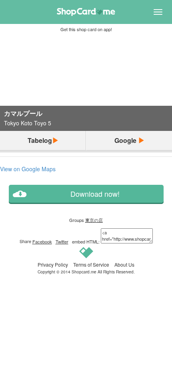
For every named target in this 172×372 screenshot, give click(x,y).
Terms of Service (91, 264)
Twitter (62, 241)
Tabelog (40, 140)
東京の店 (94, 220)
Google (126, 140)
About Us (124, 264)
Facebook (42, 241)
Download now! (95, 194)
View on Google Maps (28, 169)
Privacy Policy (53, 264)
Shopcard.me (84, 272)
